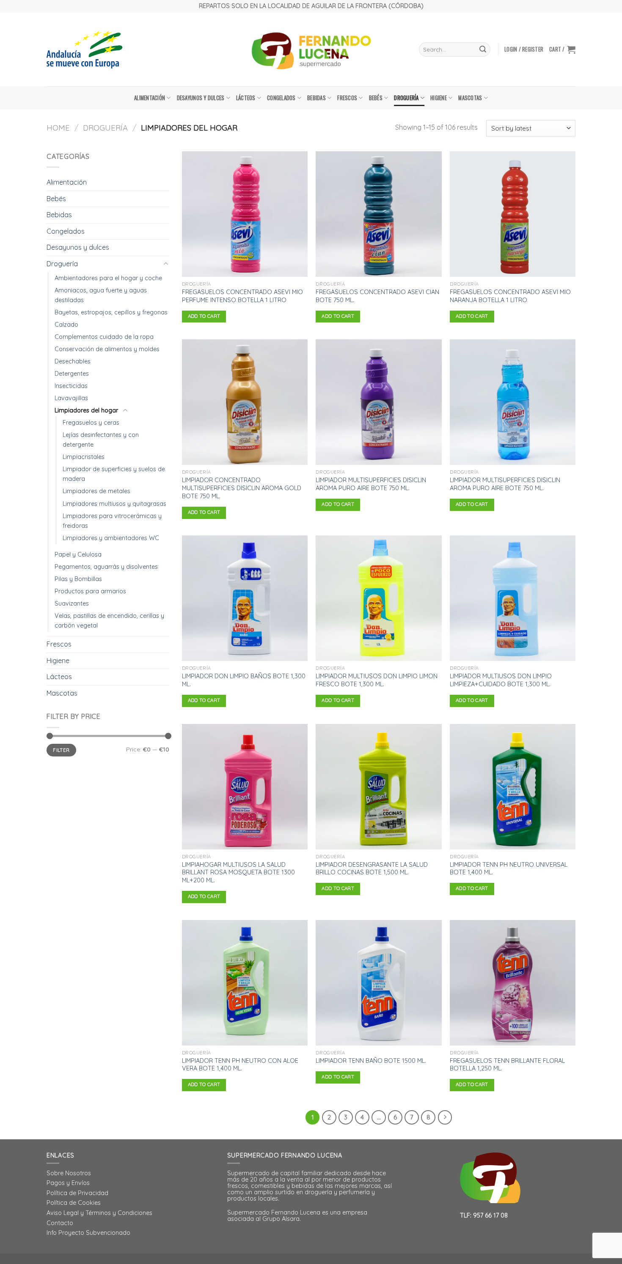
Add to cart (204, 316)
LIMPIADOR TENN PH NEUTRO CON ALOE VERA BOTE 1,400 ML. (240, 1065)
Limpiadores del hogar (86, 410)
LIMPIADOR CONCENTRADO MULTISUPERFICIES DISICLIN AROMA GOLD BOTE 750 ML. (241, 488)
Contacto (60, 1223)
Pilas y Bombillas (78, 579)
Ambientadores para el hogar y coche (108, 278)
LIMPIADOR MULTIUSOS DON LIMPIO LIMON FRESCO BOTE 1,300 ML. (377, 680)
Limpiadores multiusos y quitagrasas (114, 504)
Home (58, 128)
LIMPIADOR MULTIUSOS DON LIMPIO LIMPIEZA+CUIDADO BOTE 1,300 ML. (501, 680)
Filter (61, 750)
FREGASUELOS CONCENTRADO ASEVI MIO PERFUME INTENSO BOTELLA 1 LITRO (242, 296)
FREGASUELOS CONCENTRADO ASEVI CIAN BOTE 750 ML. (377, 296)
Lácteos (246, 98)
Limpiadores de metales (96, 491)
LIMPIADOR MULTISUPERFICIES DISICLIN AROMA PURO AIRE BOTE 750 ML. (371, 484)
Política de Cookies (74, 1203)
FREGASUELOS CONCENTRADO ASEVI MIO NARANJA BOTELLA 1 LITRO (510, 296)
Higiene (438, 98)
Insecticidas (71, 386)
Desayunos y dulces (201, 98)
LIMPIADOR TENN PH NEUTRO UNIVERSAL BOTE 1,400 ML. (508, 868)
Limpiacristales (84, 457)
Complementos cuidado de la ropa (104, 337)
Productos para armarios (90, 591)
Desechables (73, 361)
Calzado (66, 324)
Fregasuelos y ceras (91, 422)
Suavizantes (72, 603)
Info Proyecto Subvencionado (88, 1233)
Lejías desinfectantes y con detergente (101, 439)
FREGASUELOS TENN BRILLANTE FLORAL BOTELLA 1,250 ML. (507, 1065)
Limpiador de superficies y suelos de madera (114, 474)
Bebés (376, 98)
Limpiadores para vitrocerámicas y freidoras (112, 521)
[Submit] (483, 49)
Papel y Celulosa (78, 554)
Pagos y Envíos (68, 1183)
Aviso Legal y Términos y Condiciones (99, 1213)
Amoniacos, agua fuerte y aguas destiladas (101, 295)
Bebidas (316, 98)
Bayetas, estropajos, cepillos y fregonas (111, 312)
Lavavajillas (71, 398)
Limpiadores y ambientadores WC (111, 538)
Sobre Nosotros (69, 1173)
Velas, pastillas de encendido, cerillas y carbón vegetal (109, 620)
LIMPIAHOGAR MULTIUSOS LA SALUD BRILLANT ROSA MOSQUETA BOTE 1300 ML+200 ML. (238, 872)
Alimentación (149, 98)
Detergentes (72, 373)
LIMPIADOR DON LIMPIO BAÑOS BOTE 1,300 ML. (243, 680)
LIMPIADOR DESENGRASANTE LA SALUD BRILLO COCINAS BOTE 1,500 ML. (372, 868)
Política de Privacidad (77, 1193)
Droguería (406, 98)
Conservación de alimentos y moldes (107, 349)
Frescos (347, 98)
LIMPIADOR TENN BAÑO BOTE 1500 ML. (371, 1061)
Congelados (281, 98)
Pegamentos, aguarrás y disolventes (106, 567)
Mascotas (470, 98)
